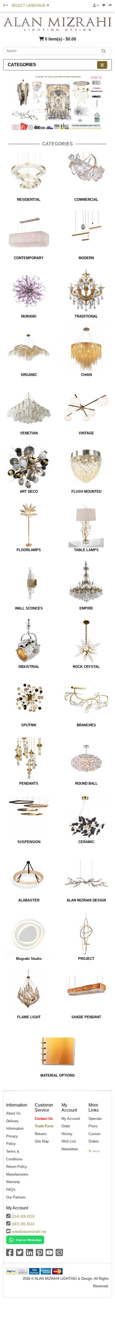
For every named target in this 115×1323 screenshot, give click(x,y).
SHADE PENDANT (86, 1017)
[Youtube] (49, 1254)
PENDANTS (28, 783)
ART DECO (29, 492)
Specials (95, 1119)
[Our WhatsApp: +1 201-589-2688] (25, 1240)
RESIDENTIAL (28, 200)
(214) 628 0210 (22, 1216)
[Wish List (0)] (103, 5)
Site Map (42, 1141)
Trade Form (44, 1126)
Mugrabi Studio (29, 959)
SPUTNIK (28, 725)
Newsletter (70, 1149)
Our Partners (16, 1197)
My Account (71, 1119)
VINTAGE (86, 433)
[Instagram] (59, 1254)
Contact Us (44, 1119)
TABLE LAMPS (86, 550)
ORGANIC (29, 375)
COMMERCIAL (86, 200)
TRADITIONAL (86, 316)
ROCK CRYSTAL (86, 667)
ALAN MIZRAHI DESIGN (86, 900)
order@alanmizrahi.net (28, 1232)
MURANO (28, 316)
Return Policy (16, 1167)
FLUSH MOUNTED (86, 492)
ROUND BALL (86, 783)
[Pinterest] (39, 1254)
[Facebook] (9, 1254)
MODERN (86, 258)
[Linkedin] (29, 1254)
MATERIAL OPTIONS (57, 1075)
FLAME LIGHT (29, 1017)
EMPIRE (86, 608)
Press (93, 1126)
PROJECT (86, 959)
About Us (13, 1113)
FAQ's (11, 1190)
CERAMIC (86, 842)
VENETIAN (29, 433)
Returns (41, 1134)
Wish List (69, 1141)
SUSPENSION (28, 842)
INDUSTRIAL (28, 667)
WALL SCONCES (29, 608)
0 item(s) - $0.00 (60, 39)
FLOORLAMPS (29, 550)
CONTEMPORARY (29, 258)
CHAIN (86, 375)
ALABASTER (28, 900)
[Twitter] (19, 1254)
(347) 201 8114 (22, 1224)
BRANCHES (86, 725)
